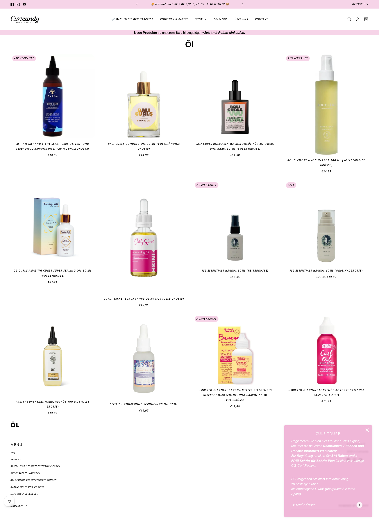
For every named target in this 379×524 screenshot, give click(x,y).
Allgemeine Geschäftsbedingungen (34, 479)
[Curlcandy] (25, 19)
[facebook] (12, 4)
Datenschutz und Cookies (27, 486)
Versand (16, 459)
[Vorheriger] (137, 4)
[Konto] (357, 19)
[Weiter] (243, 4)
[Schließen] (367, 430)
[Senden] (359, 505)
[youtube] (24, 4)
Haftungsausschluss (24, 493)
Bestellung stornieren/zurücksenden (35, 466)
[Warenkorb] (366, 19)
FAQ (13, 452)
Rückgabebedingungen (25, 473)
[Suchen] (349, 19)
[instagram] (18, 4)
